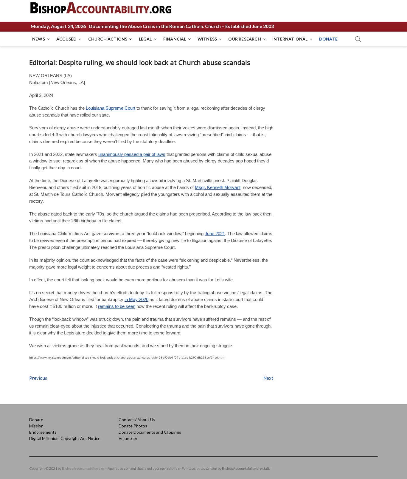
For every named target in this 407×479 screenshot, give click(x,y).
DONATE (328, 38)
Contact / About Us (137, 419)
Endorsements (43, 432)
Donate (36, 419)
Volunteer (128, 438)
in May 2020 (136, 299)
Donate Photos (133, 425)
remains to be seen (116, 306)
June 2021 (215, 233)
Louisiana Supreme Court (110, 108)
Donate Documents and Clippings (150, 432)
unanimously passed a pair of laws (131, 154)
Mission (36, 425)
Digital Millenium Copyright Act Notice (64, 438)
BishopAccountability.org (83, 468)
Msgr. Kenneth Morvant (217, 187)
